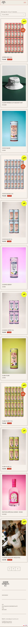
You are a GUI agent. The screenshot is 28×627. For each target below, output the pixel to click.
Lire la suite (14, 40)
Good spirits (9, 621)
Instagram (5, 595)
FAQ (3, 608)
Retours (4, 609)
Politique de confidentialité (9, 606)
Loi (3, 604)
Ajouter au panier (14, 85)
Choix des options (14, 540)
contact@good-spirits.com (11, 619)
